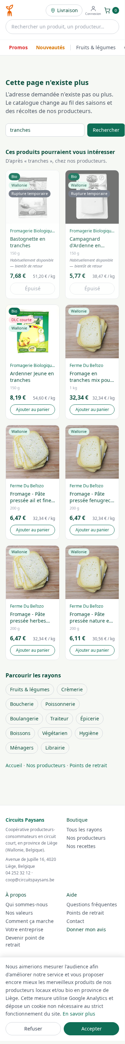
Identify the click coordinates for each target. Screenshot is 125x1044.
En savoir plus (79, 1013)
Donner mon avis (86, 929)
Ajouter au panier (33, 409)
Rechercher (106, 130)
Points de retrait (88, 765)
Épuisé (33, 288)
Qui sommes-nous (27, 904)
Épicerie (89, 718)
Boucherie (22, 704)
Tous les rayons (84, 829)
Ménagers (22, 747)
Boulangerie (24, 718)
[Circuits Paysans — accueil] (10, 10)
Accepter (91, 1028)
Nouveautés (50, 47)
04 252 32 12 (18, 873)
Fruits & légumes (96, 47)
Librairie (55, 747)
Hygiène (88, 733)
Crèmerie (72, 689)
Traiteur (59, 718)
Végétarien (55, 733)
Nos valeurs (19, 912)
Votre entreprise (24, 929)
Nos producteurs (45, 765)
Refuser (33, 1028)
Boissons (20, 733)
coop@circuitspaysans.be (30, 880)
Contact (75, 921)
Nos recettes (81, 846)
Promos (18, 47)
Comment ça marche (30, 921)
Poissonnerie (60, 704)
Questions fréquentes (91, 904)
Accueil (14, 765)
